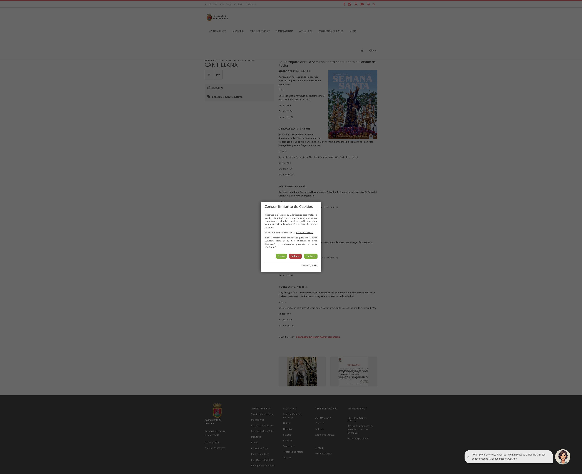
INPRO (314, 265)
